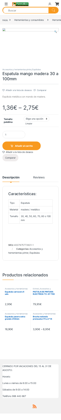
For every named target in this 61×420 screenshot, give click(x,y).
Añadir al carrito (24, 145)
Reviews (38, 177)
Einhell (36, 289)
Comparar (42, 90)
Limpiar (28, 123)
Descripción (10, 177)
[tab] (10, 179)
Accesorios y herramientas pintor (16, 69)
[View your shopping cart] (57, 4)
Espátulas (36, 69)
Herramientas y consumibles (29, 20)
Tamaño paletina (8, 120)
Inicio (5, 20)
